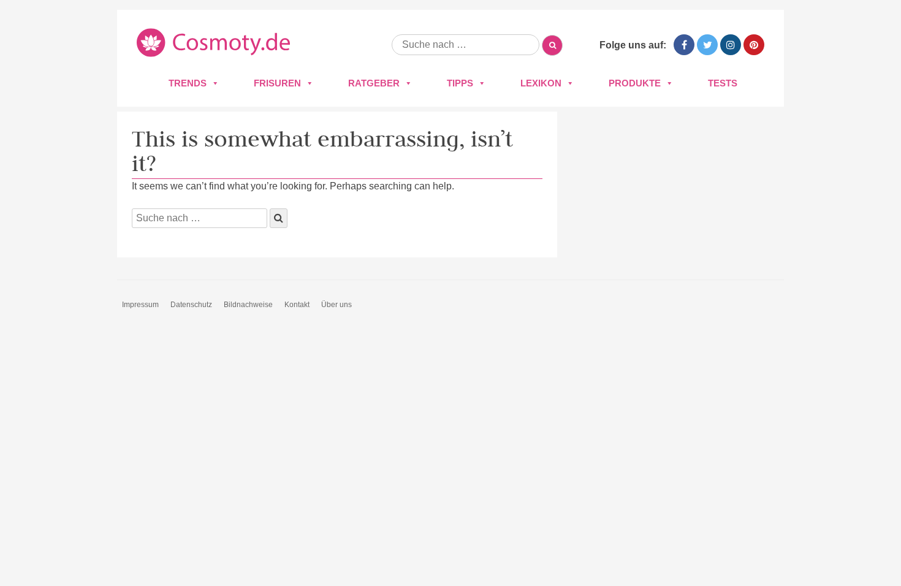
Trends (188, 83)
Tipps (460, 83)
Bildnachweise (248, 304)
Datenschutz (191, 304)
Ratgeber (374, 83)
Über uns (336, 304)
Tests (722, 83)
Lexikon (540, 83)
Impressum (140, 304)
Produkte (635, 83)
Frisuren (277, 83)
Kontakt (297, 304)
